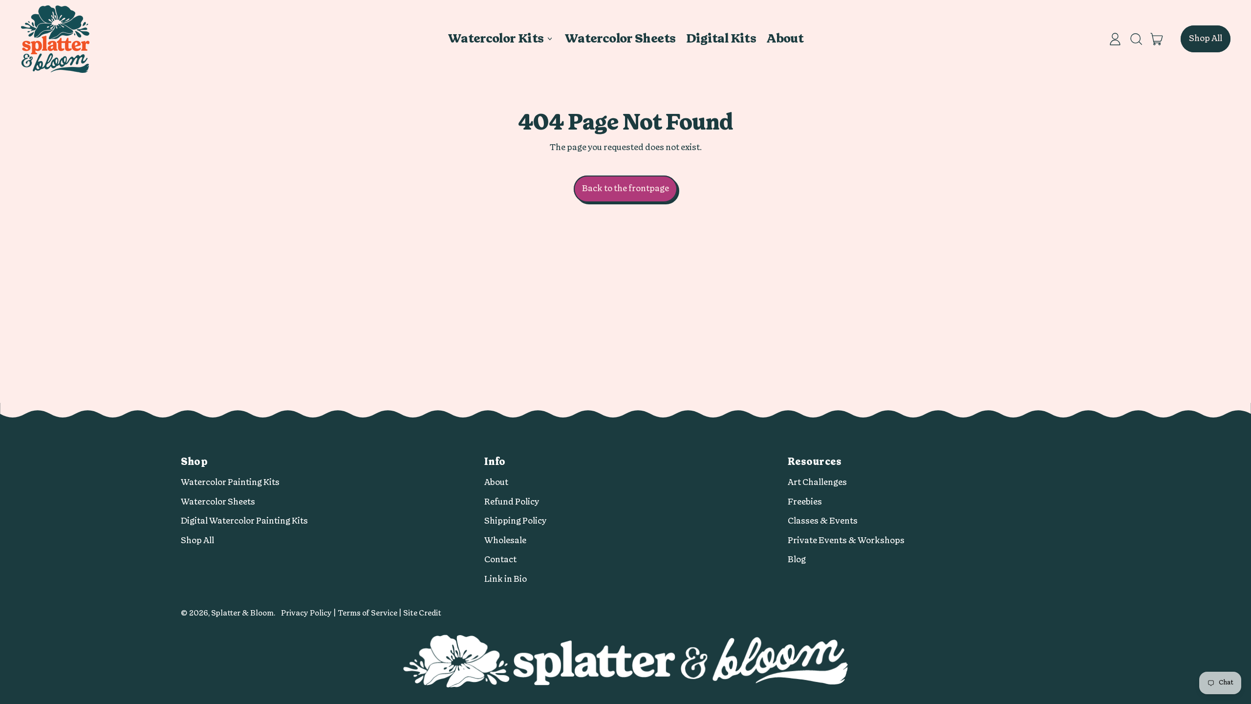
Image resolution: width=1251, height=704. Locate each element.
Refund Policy (511, 502)
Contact (500, 559)
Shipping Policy (515, 521)
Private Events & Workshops (846, 540)
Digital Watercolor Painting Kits (244, 521)
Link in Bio (505, 579)
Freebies (805, 502)
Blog (797, 559)
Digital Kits (721, 39)
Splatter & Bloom (242, 613)
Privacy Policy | (309, 613)
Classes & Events (823, 521)
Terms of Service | (370, 613)
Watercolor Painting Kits (230, 482)
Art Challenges (817, 482)
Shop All (197, 540)
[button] (1135, 39)
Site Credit (422, 613)
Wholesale (505, 540)
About (784, 39)
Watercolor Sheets (619, 39)
